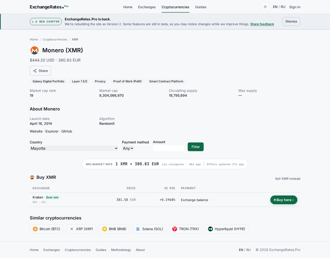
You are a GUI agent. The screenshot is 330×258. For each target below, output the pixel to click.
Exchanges (147, 7)
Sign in (294, 7)
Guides (201, 7)
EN (275, 7)
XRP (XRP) (84, 229)
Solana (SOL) (152, 229)
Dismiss (293, 21)
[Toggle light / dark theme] (265, 7)
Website (36, 131)
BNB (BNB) (117, 229)
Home (127, 7)
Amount (159, 142)
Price (131, 188)
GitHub (66, 131)
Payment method (135, 142)
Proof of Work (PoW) (127, 81)
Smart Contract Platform (166, 81)
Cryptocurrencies (175, 7)
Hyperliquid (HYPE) (230, 229)
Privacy (100, 81)
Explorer (51, 131)
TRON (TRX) (189, 229)
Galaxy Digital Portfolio (48, 81)
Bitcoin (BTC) (50, 229)
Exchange (41, 188)
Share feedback (262, 24)
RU (283, 7)
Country (36, 142)
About (140, 250)
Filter (196, 147)
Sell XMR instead (287, 178)
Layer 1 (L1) (79, 81)
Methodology (121, 250)
